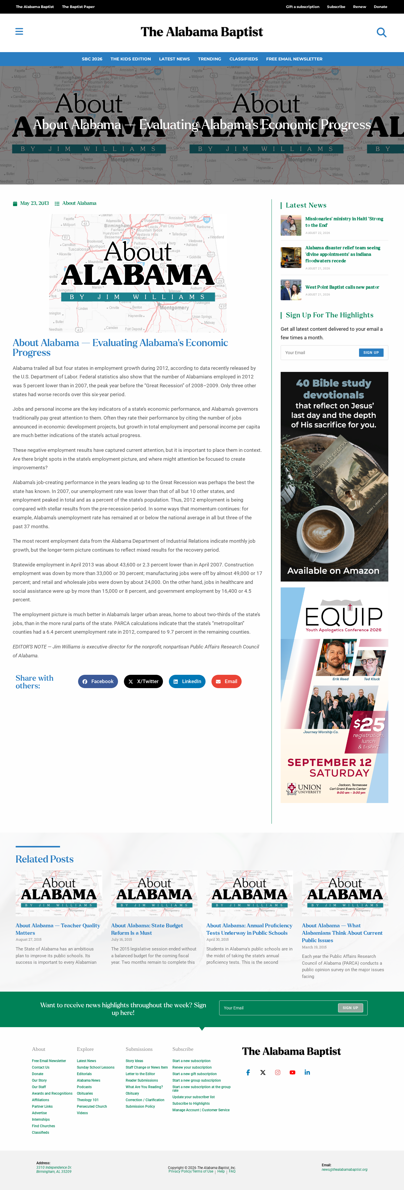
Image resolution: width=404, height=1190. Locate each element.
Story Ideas (134, 1061)
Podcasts (84, 1087)
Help (221, 1171)
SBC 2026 (92, 59)
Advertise (39, 1113)
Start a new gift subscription (194, 1074)
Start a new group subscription (196, 1080)
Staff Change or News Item (147, 1067)
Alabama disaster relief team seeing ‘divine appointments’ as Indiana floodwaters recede (343, 255)
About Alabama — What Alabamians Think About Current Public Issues (342, 933)
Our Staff (39, 1087)
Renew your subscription (192, 1067)
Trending (209, 59)
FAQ (232, 1171)
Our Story (39, 1080)
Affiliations (40, 1100)
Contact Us (40, 1067)
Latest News (174, 59)
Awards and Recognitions (52, 1093)
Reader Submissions (142, 1080)
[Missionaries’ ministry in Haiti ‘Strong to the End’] (291, 225)
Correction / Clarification (145, 1100)
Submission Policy (140, 1106)
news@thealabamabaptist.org (345, 1169)
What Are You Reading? (144, 1087)
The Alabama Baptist (35, 6)
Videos (82, 1113)
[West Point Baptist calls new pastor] (291, 290)
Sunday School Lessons (95, 1067)
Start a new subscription (191, 1061)
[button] (382, 32)
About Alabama (79, 203)
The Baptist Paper (78, 6)
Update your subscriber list (193, 1097)
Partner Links (42, 1106)
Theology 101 (88, 1100)
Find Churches (43, 1126)
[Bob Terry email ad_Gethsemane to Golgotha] (334, 477)
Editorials (84, 1074)
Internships (41, 1119)
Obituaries (85, 1093)
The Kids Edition (131, 59)
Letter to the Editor (140, 1074)
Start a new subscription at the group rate (201, 1089)
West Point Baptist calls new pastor (342, 287)
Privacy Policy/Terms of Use (191, 1171)
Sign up (371, 353)
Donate (37, 1074)
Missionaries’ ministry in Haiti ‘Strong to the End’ (344, 222)
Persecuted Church (92, 1106)
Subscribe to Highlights (191, 1103)
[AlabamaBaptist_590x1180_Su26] (334, 695)
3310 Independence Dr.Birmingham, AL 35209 (54, 1169)
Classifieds (244, 59)
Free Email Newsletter (294, 59)
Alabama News (88, 1080)
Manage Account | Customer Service (201, 1110)
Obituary (132, 1093)
